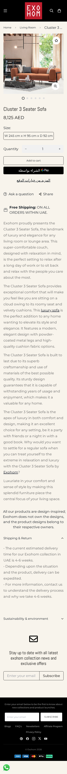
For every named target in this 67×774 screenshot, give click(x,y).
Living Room (28, 27)
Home (7, 27)
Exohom (10, 472)
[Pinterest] (21, 738)
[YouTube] (45, 738)
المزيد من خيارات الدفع (33, 180)
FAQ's (18, 726)
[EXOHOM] (33, 11)
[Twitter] (39, 738)
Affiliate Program (53, 726)
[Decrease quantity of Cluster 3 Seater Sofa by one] (26, 149)
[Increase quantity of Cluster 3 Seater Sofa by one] (60, 149)
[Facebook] (27, 738)
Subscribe (51, 717)
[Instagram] (33, 738)
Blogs (7, 726)
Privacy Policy (33, 732)
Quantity (10, 149)
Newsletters (32, 726)
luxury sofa (50, 310)
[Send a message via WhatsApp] (6, 767)
